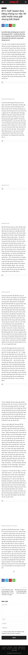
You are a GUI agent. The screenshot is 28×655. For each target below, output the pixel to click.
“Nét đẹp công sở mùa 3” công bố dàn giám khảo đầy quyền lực (20, 591)
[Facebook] (3, 25)
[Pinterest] (10, 25)
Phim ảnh (9, 648)
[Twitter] (6, 25)
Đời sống (23, 648)
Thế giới (15, 647)
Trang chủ (4, 5)
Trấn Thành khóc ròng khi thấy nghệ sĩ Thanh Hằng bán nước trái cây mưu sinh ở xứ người (7, 592)
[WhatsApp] (13, 25)
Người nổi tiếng (21, 647)
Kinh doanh (10, 647)
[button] (2, 2)
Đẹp (19, 648)
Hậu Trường (14, 650)
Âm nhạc (4, 648)
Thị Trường (9, 5)
